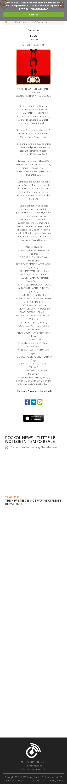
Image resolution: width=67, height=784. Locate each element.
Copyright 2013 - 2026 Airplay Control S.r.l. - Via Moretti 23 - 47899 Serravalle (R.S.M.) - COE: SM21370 (33, 779)
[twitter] (34, 405)
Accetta (33, 14)
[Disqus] (33, 598)
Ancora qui (33, 30)
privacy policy (40, 8)
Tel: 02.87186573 (33, 765)
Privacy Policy (56, 780)
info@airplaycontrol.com (33, 769)
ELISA (33, 36)
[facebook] (28, 405)
